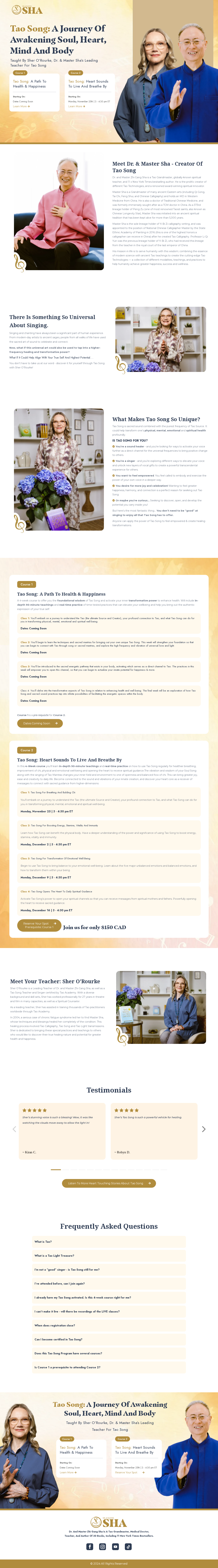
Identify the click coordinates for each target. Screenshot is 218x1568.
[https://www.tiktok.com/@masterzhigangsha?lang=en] (128, 1546)
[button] (203, 1129)
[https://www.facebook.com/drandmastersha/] (90, 1546)
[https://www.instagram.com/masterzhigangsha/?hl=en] (102, 1546)
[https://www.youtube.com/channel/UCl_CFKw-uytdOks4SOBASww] (115, 1546)
